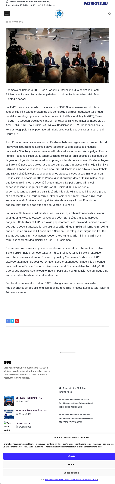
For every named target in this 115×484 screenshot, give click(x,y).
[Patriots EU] (95, 3)
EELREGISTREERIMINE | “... (29, 398)
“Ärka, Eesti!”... (24, 423)
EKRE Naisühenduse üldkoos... (32, 410)
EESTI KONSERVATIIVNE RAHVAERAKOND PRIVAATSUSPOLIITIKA (71, 480)
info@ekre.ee (48, 5)
